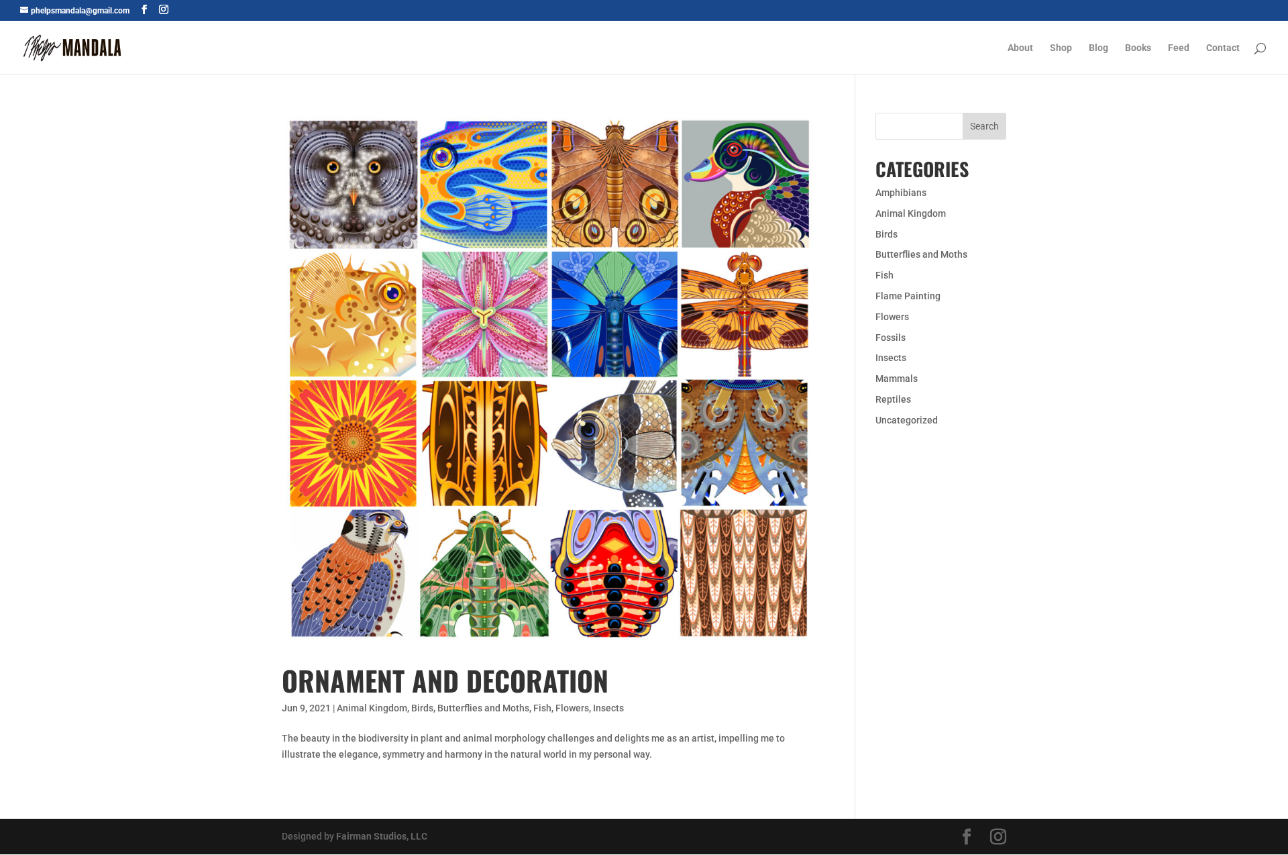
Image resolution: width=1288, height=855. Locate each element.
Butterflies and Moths (483, 708)
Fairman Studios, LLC (381, 836)
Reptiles (893, 399)
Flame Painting (908, 296)
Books (1138, 48)
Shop (1061, 48)
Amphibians (900, 192)
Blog (1098, 48)
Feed (1178, 48)
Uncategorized (906, 420)
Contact (1223, 48)
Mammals (896, 378)
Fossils (890, 337)
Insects (608, 708)
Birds (422, 708)
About (1020, 48)
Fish (542, 708)
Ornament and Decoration (445, 680)
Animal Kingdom (372, 708)
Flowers (572, 708)
